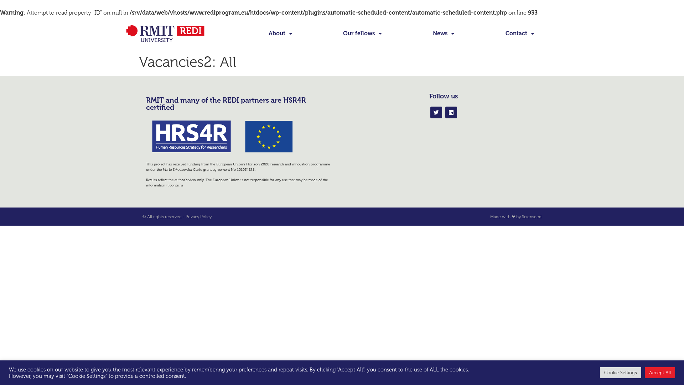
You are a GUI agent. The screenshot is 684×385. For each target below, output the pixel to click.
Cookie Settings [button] (620, 372)
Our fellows (359, 33)
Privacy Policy (199, 216)
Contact (516, 33)
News (440, 33)
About (277, 33)
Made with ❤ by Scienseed (516, 216)
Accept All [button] (660, 372)
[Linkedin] (451, 112)
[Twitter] (436, 112)
